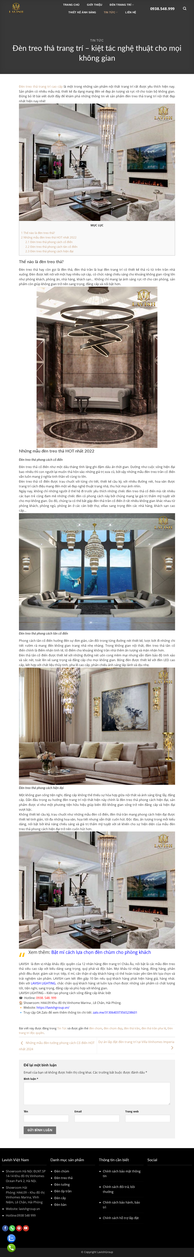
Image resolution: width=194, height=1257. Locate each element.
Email (78, 1111)
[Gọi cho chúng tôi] (12, 1228)
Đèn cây (60, 1198)
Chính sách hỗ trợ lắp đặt (121, 1218)
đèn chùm (95, 1028)
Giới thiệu (94, 4)
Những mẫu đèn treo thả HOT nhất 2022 (49, 237)
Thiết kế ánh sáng (82, 12)
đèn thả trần (132, 1028)
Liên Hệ (130, 12)
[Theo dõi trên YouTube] (26, 1228)
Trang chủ (71, 4)
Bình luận (31, 1079)
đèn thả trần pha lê (153, 1028)
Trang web (132, 1111)
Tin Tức (109, 12)
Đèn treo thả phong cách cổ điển (49, 242)
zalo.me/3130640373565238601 (114, 1012)
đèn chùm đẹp (113, 1028)
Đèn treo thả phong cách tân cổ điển (51, 247)
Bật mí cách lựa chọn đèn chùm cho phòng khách (101, 952)
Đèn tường (62, 1184)
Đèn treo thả (63, 1178)
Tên (26, 1111)
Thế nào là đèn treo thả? (38, 233)
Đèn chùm (61, 1171)
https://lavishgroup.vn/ (53, 1007)
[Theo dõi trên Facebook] (5, 1228)
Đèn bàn (60, 1205)
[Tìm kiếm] (184, 9)
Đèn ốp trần (63, 1191)
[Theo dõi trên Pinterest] (19, 1228)
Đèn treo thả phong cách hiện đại (49, 251)
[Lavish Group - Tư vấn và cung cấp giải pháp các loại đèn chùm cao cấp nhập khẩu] (27, 8)
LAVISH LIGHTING (43, 983)
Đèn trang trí (120, 4)
